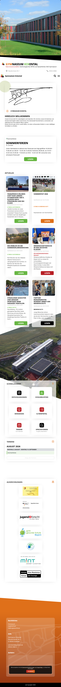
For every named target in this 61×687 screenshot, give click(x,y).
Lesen (32, 159)
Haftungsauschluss (14, 628)
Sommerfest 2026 (41, 194)
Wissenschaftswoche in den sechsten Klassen (43, 248)
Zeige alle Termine (30, 458)
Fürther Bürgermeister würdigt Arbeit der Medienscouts (42, 300)
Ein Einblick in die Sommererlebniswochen (18, 247)
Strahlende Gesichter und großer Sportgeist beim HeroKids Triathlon (16, 300)
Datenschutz (12, 626)
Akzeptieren (30, 671)
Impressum (11, 624)
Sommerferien (17, 143)
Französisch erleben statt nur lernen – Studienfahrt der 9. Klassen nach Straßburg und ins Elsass (16, 198)
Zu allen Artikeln (30, 330)
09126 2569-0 (12, 647)
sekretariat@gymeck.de (15, 645)
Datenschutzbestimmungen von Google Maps (32, 667)
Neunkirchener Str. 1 (14, 639)
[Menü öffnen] (58, 76)
